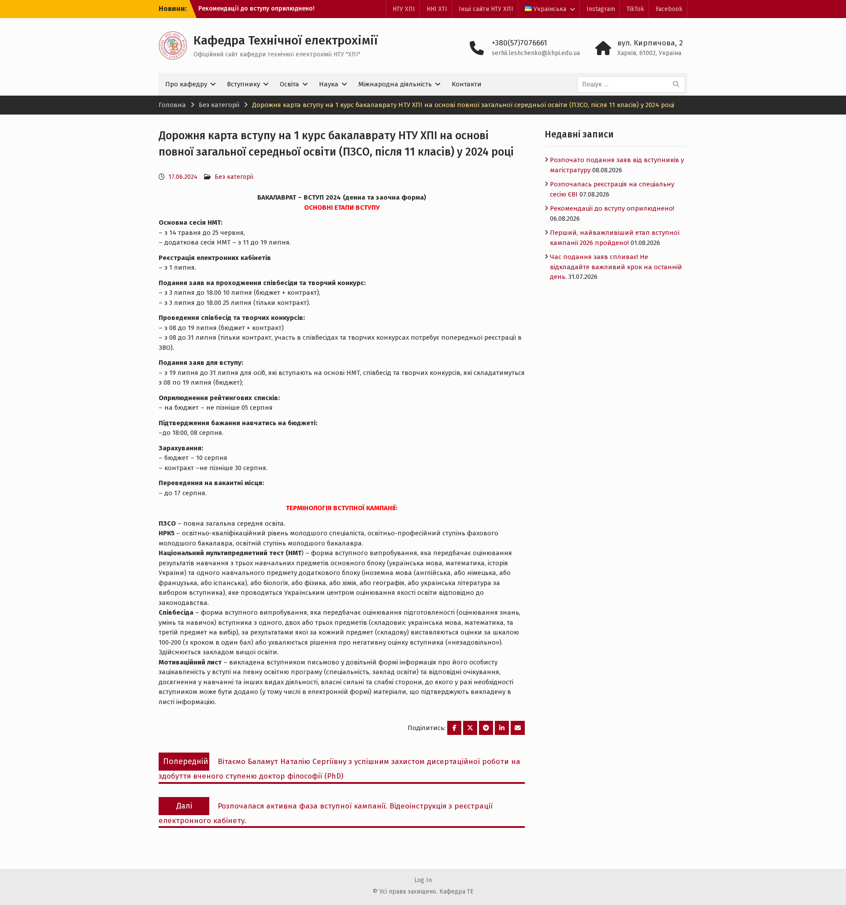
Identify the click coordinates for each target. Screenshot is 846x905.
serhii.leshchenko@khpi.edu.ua (536, 53)
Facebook (669, 9)
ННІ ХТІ (437, 9)
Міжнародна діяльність (395, 84)
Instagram (600, 9)
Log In (423, 880)
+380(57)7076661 (519, 43)
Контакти (467, 84)
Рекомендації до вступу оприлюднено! (256, 8)
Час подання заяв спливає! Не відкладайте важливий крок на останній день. (616, 267)
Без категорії (234, 177)
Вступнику (243, 84)
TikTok (635, 9)
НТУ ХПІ (404, 9)
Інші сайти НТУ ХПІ (486, 9)
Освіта (289, 84)
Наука (328, 84)
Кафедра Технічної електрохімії (285, 40)
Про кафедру (186, 84)
